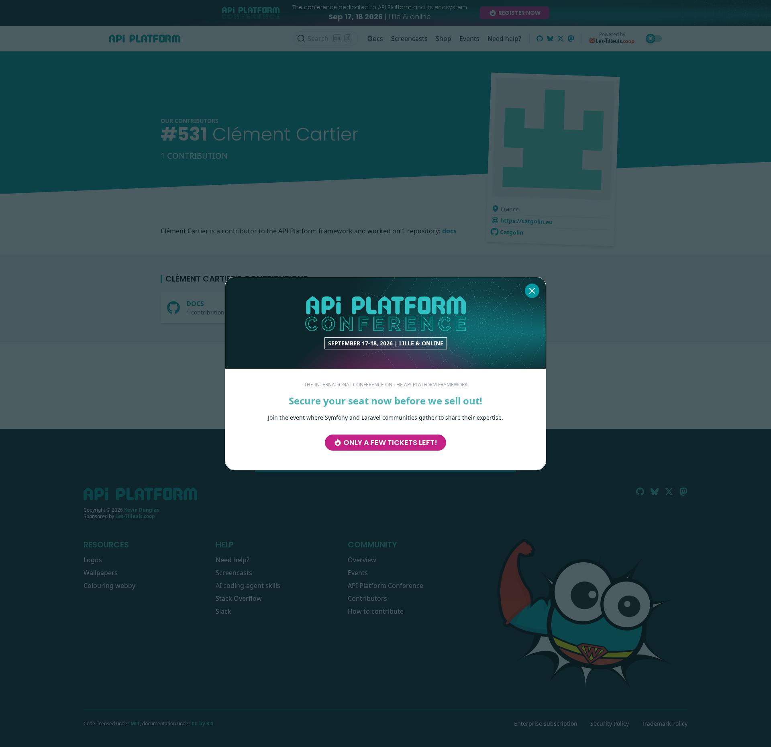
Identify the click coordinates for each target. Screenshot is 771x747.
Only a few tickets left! (390, 442)
